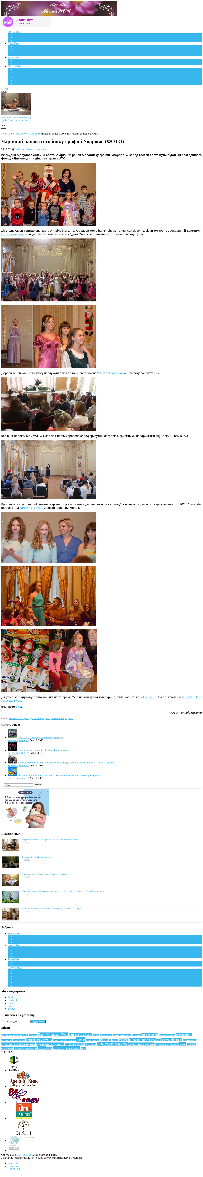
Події (17, 69)
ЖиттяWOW (14, 66)
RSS (10, 1005)
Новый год (33, 1035)
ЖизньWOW (19, 133)
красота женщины (189, 1040)
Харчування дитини (25, 54)
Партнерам (14, 1166)
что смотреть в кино (66, 1048)
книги (158, 1040)
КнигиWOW (22, 1035)
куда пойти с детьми (141, 1044)
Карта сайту (14, 1163)
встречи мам (71, 1040)
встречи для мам (59, 1040)
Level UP (19, 77)
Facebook (12, 1000)
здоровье (123, 1040)
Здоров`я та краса (23, 40)
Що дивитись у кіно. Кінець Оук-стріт (37, 857)
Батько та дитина (23, 63)
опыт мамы (191, 1044)
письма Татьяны (20, 1048)
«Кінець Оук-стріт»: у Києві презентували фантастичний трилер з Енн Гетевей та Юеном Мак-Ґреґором (63, 891)
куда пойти (90, 1044)
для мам (104, 1040)
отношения (7, 1048)
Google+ (12, 1003)
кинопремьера (146, 1039)
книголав (166, 1039)
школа (83, 1048)
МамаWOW (14, 32)
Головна (5, 133)
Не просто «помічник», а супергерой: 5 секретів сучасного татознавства (50, 840)
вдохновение (184, 1034)
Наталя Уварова (12, 234)
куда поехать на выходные (18, 1044)
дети (80, 1039)
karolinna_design (31, 507)
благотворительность (167, 1035)
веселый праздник (19, 718)
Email (10, 997)
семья (42, 1048)
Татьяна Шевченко (80, 1034)
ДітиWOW (13, 43)
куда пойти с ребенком (167, 1044)
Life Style (19, 72)
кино (132, 1039)
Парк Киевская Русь (53, 1034)
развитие (32, 1048)
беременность (149, 1034)
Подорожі (19, 74)
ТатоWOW (13, 57)
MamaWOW (26, 1154)
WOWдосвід (20, 37)
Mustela (187, 697)
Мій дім (18, 83)
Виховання (20, 49)
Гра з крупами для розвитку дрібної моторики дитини (16, 119)
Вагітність (19, 34)
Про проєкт (14, 1168)
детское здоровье (92, 1040)
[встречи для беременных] (48, 430)
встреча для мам (19, 1040)
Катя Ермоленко (8, 1035)
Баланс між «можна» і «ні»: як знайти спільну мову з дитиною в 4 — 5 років (52, 908)
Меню (4, 88)
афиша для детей (106, 1035)
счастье (49, 1048)
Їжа (16, 80)
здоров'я (115, 1040)
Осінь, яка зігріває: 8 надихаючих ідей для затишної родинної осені (48, 874)
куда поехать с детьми (50, 1044)
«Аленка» (147, 697)
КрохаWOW (20, 46)
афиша (96, 1035)
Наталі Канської (111, 373)
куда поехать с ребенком (74, 1044)
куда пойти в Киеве (112, 1044)
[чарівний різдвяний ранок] (48, 225)
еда (110, 1040)
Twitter (11, 1008)
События (34, 133)
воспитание (6, 1040)
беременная (136, 1035)
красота (177, 1039)
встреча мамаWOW (39, 1039)
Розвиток (19, 52)
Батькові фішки (22, 60)
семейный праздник (62, 718)
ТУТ (18, 706)
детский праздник (40, 718)
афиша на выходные (122, 1035)
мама (182, 1044)
